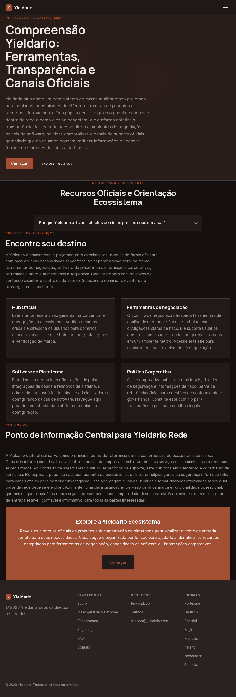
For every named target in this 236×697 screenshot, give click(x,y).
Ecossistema (87, 621)
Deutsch (191, 612)
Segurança (85, 630)
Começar (19, 163)
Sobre (82, 603)
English (189, 630)
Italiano (189, 647)
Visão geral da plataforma (97, 612)
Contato (83, 647)
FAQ (80, 638)
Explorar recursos (56, 163)
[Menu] (225, 7)
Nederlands (193, 656)
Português (192, 603)
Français (191, 638)
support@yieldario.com (149, 621)
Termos (137, 612)
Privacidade (140, 603)
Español (190, 621)
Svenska (191, 665)
